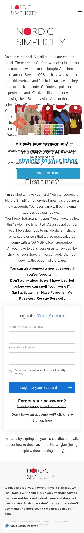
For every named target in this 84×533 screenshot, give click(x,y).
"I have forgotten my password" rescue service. (41, 406)
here (69, 414)
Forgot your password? (42, 401)
